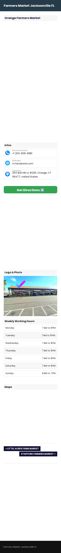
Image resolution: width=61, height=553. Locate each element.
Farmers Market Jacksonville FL (29, 5)
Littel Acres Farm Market (23, 449)
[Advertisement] (30, 54)
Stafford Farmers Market (37, 454)
